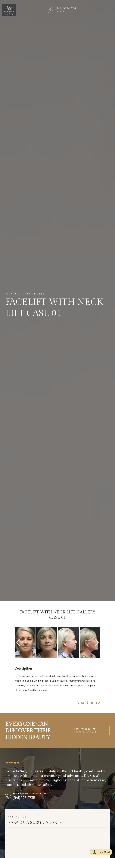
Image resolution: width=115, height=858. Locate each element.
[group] (36, 642)
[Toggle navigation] (111, 10)
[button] (97, 642)
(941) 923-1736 (24, 797)
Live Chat (104, 852)
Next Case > (88, 702)
